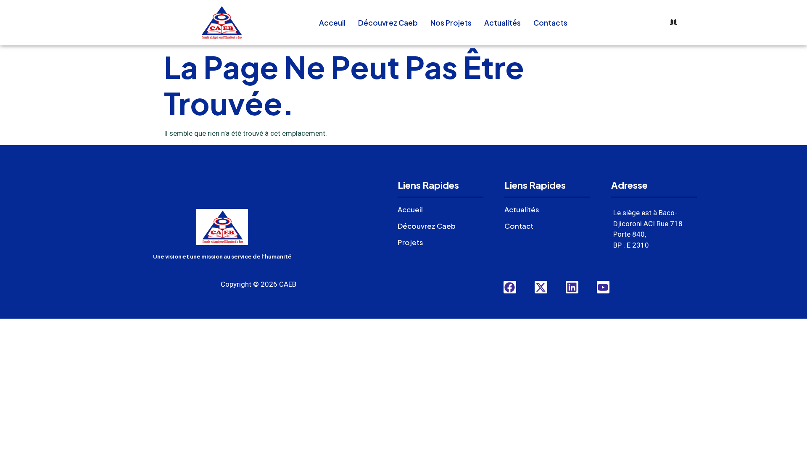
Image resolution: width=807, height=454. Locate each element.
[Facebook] (510, 287)
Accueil (410, 209)
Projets (410, 242)
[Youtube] (603, 287)
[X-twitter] (541, 287)
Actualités (502, 22)
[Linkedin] (572, 287)
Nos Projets (451, 22)
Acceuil (332, 22)
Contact (518, 225)
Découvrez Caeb (388, 22)
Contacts (550, 22)
